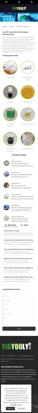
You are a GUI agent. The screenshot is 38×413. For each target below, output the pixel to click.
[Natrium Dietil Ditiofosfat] (27, 114)
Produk (12, 26)
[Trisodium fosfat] (10, 67)
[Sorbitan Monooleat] (6, 196)
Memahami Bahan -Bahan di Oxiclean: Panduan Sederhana (19, 240)
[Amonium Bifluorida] (27, 138)
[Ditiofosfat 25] (10, 92)
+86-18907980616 (9, 356)
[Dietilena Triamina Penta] (6, 218)
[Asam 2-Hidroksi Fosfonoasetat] (10, 138)
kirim (19, 329)
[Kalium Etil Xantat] (27, 92)
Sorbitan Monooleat (16, 194)
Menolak (10, 408)
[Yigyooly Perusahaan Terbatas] (19, 8)
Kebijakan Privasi (16, 405)
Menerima (21, 408)
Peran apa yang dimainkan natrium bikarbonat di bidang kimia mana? (19, 249)
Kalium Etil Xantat (27, 102)
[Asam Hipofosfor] (6, 174)
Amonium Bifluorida (28, 148)
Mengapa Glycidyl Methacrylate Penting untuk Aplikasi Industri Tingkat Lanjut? (19, 277)
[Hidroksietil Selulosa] (6, 163)
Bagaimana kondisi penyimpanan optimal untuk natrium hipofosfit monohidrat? (19, 258)
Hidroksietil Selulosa (16, 161)
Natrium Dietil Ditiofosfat (27, 124)
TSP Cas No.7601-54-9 (23, 26)
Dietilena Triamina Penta (17, 216)
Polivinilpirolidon (15, 183)
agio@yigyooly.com (27, 356)
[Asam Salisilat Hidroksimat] (10, 114)
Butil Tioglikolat (15, 205)
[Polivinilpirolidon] (6, 185)
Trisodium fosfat (10, 77)
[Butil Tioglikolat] (6, 207)
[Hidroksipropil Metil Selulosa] (27, 67)
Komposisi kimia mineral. (12, 231)
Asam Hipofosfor (15, 172)
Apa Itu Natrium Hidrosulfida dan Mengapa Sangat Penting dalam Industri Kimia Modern (19, 268)
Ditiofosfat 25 (10, 102)
